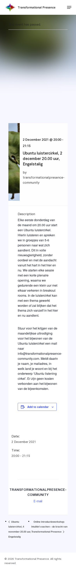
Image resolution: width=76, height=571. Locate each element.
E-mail (38, 501)
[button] (69, 7)
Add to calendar (38, 407)
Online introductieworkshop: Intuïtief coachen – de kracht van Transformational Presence (49, 527)
